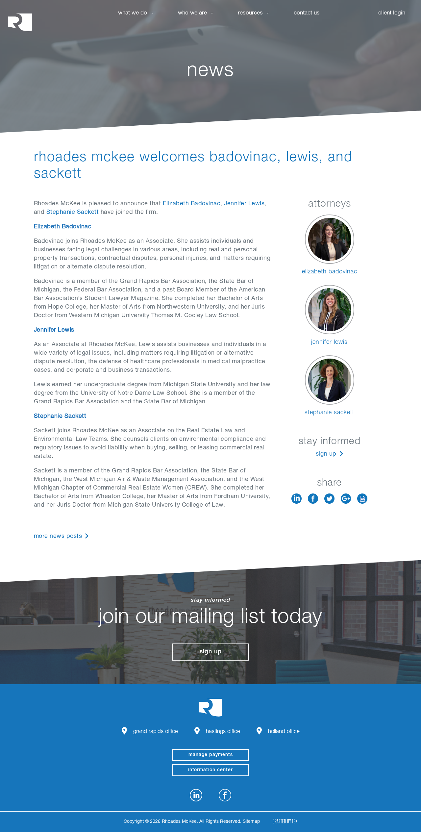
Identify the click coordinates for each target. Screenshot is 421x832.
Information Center (210, 770)
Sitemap (251, 821)
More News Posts (58, 537)
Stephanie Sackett (72, 212)
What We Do (132, 13)
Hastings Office (223, 732)
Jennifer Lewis (244, 204)
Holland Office (284, 732)
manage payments (210, 755)
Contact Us (307, 13)
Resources (250, 13)
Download (362, 498)
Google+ (346, 498)
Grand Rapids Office (155, 732)
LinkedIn (296, 498)
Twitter (329, 498)
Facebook (313, 498)
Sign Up (326, 454)
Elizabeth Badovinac (192, 204)
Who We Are (192, 13)
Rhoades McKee (20, 22)
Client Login (391, 13)
